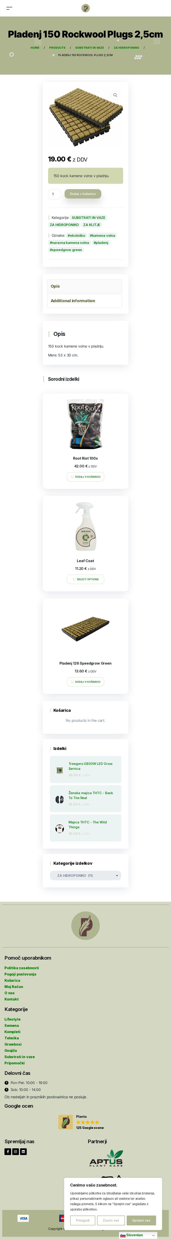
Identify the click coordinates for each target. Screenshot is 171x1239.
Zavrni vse (111, 1220)
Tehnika (11, 1038)
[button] (81, 1122)
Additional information (73, 300)
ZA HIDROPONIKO (64, 225)
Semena (11, 1025)
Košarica (12, 980)
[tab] (84, 286)
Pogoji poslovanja (20, 974)
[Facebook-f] (7, 1151)
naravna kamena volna (70, 243)
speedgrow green (67, 250)
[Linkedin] (23, 1151)
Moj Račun (13, 986)
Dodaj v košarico (83, 194)
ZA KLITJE (91, 225)
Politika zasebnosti (21, 968)
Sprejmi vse (141, 1220)
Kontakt (11, 999)
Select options (88, 579)
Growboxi (13, 1044)
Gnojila (10, 1050)
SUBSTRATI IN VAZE (88, 218)
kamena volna (103, 235)
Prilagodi (83, 1220)
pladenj (102, 243)
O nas (9, 993)
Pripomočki (14, 1063)
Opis (55, 286)
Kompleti (12, 1032)
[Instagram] (15, 1151)
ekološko (77, 235)
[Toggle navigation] (9, 8)
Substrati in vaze (19, 1057)
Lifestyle (12, 1019)
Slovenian (134, 1235)
